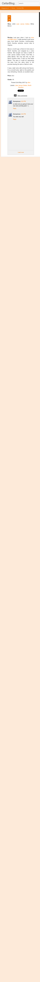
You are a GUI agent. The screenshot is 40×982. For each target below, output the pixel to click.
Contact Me (20, 8)
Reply (14, 108)
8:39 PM (23, 101)
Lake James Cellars (23, 24)
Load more (21, 152)
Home (13, 8)
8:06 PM (23, 114)
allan (28, 82)
